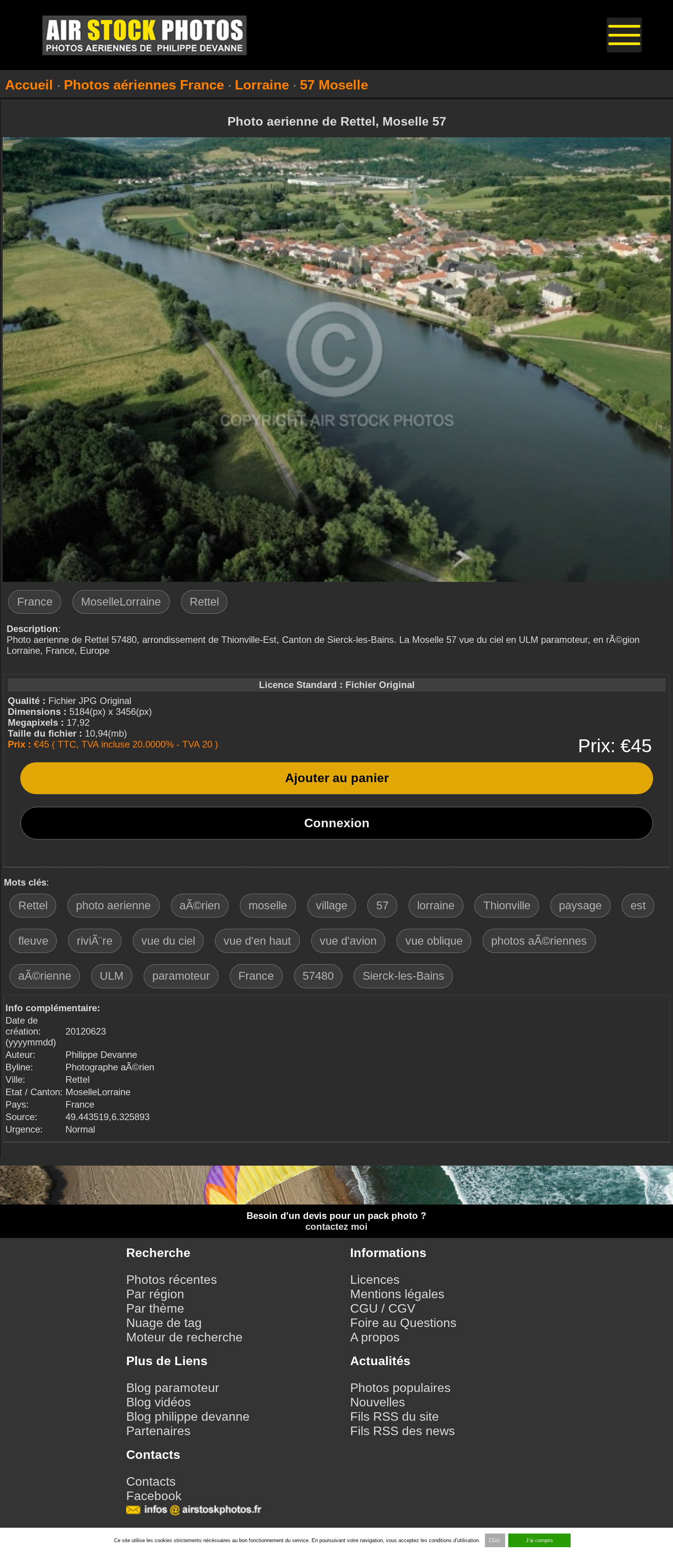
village (331, 905)
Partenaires (158, 1431)
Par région (155, 1294)
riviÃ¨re (95, 941)
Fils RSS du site (394, 1416)
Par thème (155, 1308)
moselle (267, 905)
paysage (580, 905)
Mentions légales (397, 1294)
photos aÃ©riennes (539, 941)
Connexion (337, 823)
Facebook (153, 1496)
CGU (495, 1540)
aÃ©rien (200, 905)
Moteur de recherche (184, 1337)
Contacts (151, 1481)
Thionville (506, 905)
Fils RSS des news (402, 1431)
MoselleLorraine (121, 601)
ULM (111, 976)
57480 (318, 976)
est (638, 905)
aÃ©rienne (44, 976)
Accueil (29, 84)
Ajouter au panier (337, 778)
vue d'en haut (257, 941)
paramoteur (181, 976)
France (35, 601)
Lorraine (262, 84)
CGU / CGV (382, 1308)
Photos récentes (171, 1280)
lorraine (436, 905)
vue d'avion (348, 941)
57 (382, 905)
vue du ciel (168, 941)
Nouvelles (377, 1402)
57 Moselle (334, 84)
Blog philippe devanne (188, 1416)
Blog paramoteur (172, 1388)
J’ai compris (539, 1540)
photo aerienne (113, 905)
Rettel (204, 601)
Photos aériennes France (144, 84)
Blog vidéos (158, 1402)
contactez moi (336, 1226)
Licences (375, 1280)
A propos (375, 1337)
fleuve (33, 941)
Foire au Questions (403, 1323)
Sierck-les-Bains (403, 976)
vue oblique (434, 941)
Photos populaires (400, 1388)
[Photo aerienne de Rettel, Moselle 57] (337, 578)
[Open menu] (624, 35)
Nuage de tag (164, 1323)
